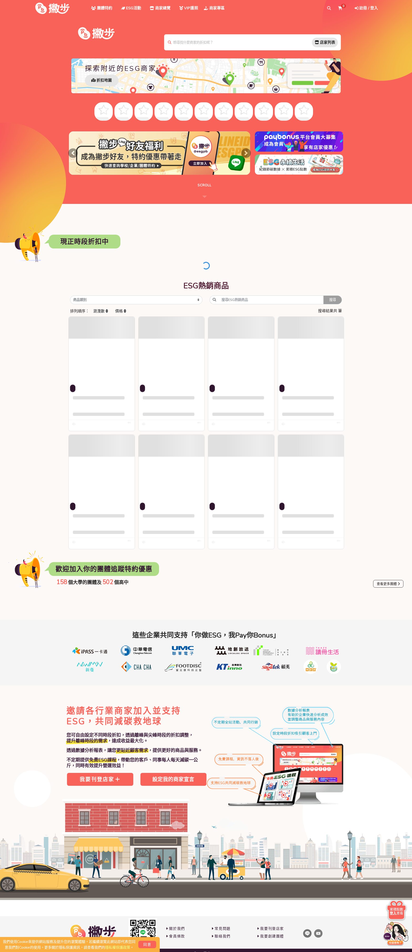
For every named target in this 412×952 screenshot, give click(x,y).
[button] (72, 153)
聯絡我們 (222, 936)
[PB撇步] (52, 8)
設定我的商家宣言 (173, 779)
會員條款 (177, 936)
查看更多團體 (387, 584)
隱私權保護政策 (117, 947)
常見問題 (222, 928)
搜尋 (332, 299)
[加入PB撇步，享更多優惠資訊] (143, 932)
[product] (102, 350)
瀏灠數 (99, 311)
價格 (119, 311)
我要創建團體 (272, 936)
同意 (147, 944)
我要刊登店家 (97, 779)
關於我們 (177, 928)
